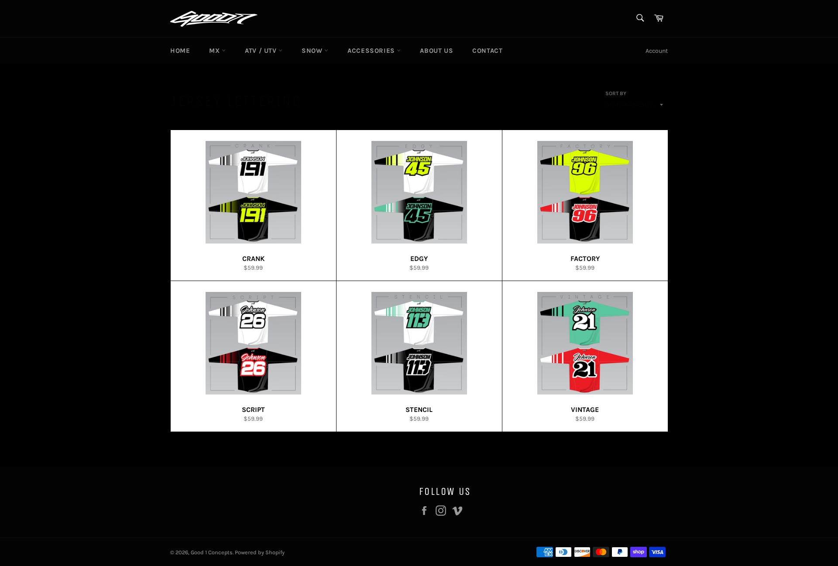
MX (215, 51)
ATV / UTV (261, 51)
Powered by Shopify (260, 552)
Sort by (615, 93)
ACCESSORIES (372, 51)
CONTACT (487, 51)
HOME (180, 51)
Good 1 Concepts (212, 552)
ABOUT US (436, 51)
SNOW (313, 51)
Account (657, 51)
